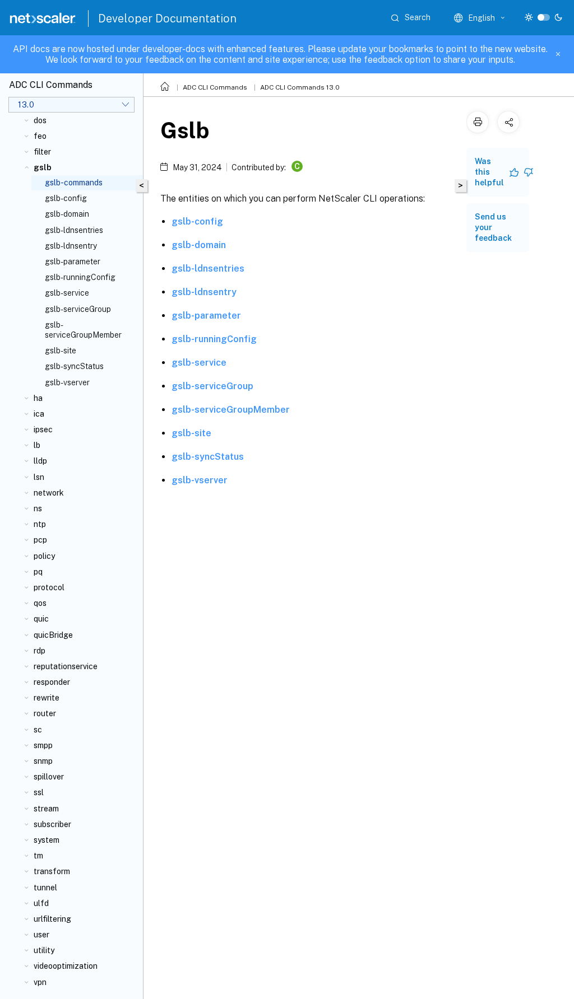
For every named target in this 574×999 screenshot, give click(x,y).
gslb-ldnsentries (74, 230)
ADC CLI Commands (215, 87)
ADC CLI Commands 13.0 (300, 87)
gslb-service (67, 292)
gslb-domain (67, 213)
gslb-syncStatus (74, 366)
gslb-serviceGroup (78, 309)
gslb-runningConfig (80, 277)
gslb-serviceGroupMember (83, 329)
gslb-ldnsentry (71, 245)
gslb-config (66, 198)
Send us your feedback (493, 227)
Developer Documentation (167, 18)
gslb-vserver (67, 382)
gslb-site (60, 350)
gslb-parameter (72, 261)
